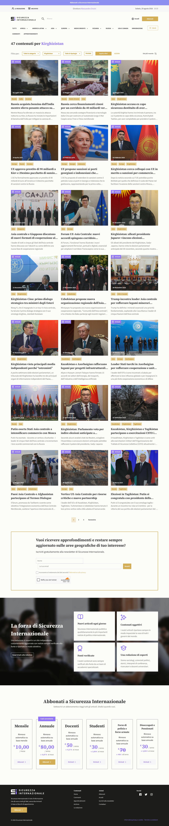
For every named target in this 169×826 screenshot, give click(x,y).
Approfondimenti (31, 34)
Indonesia (81, 164)
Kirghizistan (121, 99)
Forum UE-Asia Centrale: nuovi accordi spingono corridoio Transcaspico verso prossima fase (82, 236)
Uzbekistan (71, 294)
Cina (83, 99)
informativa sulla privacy (77, 572)
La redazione (20, 9)
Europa (64, 28)
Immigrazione (137, 28)
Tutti (14, 28)
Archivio (34, 9)
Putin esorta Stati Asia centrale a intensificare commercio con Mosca (33, 431)
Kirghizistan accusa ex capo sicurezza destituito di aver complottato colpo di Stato (128, 106)
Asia (52, 28)
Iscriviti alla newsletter (106, 801)
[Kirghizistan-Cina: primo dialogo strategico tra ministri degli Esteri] (34, 272)
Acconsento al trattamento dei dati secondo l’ (62, 572)
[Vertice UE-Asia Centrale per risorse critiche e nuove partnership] (84, 467)
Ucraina (28, 99)
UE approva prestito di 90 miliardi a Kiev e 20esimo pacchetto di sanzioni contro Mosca (34, 171)
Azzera (117, 53)
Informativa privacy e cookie (133, 820)
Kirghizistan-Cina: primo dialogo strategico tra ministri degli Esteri (32, 301)
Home (76, 794)
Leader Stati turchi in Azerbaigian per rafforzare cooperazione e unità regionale (133, 366)
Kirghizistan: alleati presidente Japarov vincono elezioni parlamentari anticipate (130, 236)
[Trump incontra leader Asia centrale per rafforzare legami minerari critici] (134, 272)
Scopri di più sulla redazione (22, 655)
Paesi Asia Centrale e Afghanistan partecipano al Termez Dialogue (32, 496)
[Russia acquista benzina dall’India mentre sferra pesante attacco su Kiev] (34, 77)
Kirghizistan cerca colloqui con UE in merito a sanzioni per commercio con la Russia (134, 171)
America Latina (38, 28)
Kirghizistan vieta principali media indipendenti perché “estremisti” (33, 366)
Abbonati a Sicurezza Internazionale (84, 2)
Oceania (95, 28)
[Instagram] (153, 794)
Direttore (84, 8)
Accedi (137, 19)
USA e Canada (123, 28)
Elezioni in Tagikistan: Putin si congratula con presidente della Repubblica (131, 496)
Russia (108, 28)
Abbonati (150, 19)
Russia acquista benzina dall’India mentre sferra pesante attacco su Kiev (32, 106)
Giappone (21, 229)
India (21, 99)
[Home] (23, 19)
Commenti (16, 34)
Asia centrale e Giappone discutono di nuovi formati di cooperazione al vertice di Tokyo (33, 236)
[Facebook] (142, 794)
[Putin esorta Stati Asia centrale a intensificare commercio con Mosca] (34, 402)
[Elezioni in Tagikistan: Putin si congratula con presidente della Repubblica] (134, 467)
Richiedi (71, 762)
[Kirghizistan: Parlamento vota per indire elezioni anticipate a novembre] (84, 402)
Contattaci (102, 804)
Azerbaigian (76, 359)
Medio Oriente (80, 28)
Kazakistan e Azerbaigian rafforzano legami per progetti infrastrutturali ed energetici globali (84, 366)
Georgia (72, 164)
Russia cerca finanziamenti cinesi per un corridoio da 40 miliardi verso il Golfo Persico (84, 106)
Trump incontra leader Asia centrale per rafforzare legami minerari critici (134, 301)
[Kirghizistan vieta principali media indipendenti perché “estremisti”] (34, 337)
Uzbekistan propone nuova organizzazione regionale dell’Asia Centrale (82, 301)
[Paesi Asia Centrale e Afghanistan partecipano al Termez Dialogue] (34, 467)
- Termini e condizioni (150, 820)
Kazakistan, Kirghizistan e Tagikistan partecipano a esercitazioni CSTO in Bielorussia (134, 431)
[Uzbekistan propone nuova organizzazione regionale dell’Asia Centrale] (84, 272)
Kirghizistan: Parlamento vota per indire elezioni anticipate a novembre (82, 431)
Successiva (92, 520)
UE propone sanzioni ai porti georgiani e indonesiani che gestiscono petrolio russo (79, 171)
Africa (22, 28)
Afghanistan (22, 489)
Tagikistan (137, 424)
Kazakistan (66, 359)
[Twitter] (147, 794)
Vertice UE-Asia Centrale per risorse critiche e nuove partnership (83, 496)
